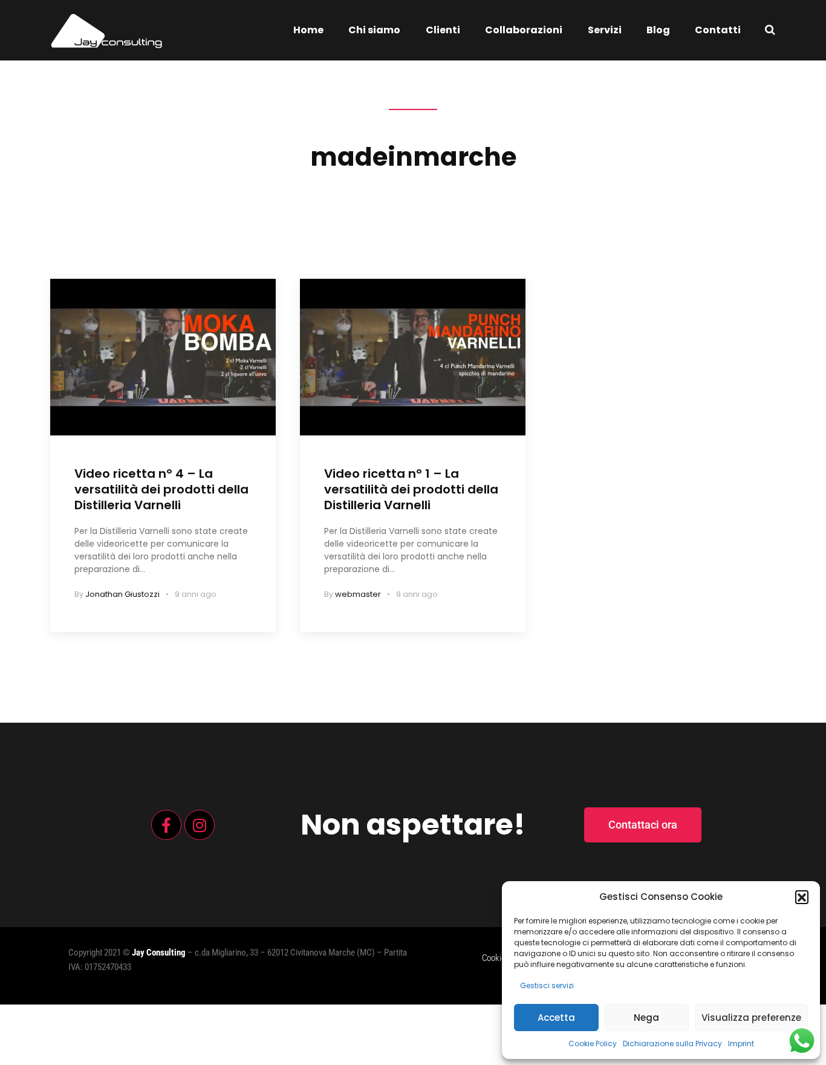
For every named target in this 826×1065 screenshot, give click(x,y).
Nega (646, 1017)
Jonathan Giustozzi (122, 594)
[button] (802, 897)
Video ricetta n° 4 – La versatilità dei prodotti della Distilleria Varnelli (161, 489)
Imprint (741, 1043)
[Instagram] (199, 825)
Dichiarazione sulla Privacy (672, 1043)
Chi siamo (374, 30)
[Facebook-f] (166, 825)
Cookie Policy (592, 1043)
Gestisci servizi (547, 985)
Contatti (718, 30)
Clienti (443, 30)
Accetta (556, 1017)
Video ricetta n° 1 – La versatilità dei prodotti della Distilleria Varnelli (411, 489)
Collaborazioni (523, 30)
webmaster (358, 594)
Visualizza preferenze (751, 1017)
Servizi (605, 30)
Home (308, 30)
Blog (658, 30)
